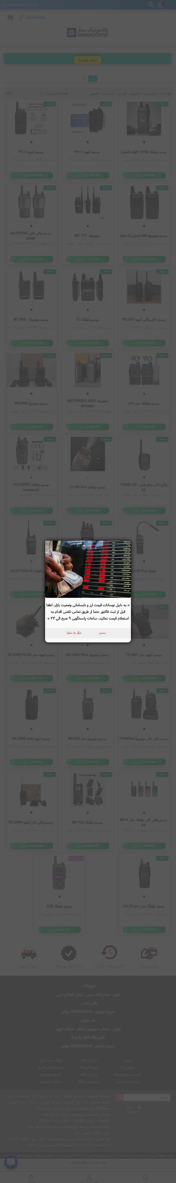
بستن (102, 632)
